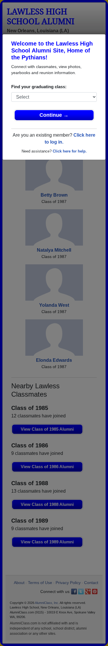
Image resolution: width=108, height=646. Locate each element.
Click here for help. (70, 151)
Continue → (54, 115)
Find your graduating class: (39, 86)
